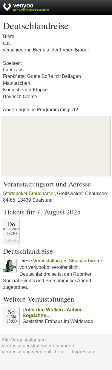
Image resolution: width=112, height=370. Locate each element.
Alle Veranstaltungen (23, 339)
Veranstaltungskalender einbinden (37, 345)
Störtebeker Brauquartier (29, 193)
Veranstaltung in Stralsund (61, 260)
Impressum (83, 351)
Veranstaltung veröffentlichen (32, 351)
